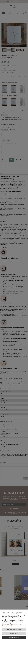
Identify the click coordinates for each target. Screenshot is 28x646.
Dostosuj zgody (14, 633)
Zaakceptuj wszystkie (14, 637)
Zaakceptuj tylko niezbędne (14, 629)
